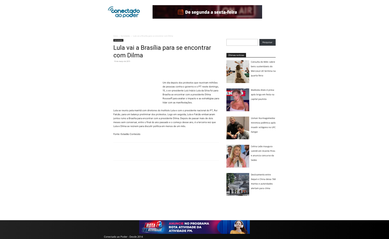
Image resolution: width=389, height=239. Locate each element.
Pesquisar (267, 42)
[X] (130, 68)
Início (115, 36)
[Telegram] (137, 68)
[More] (144, 68)
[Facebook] (123, 68)
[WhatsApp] (116, 68)
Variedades (125, 36)
